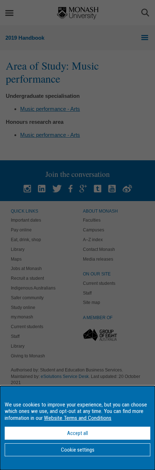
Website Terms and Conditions (77, 418)
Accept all (77, 433)
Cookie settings (77, 450)
